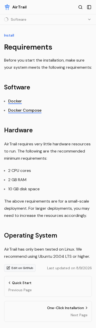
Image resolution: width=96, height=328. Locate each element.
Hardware (18, 130)
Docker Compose (24, 110)
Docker (15, 101)
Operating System (30, 235)
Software (17, 87)
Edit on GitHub (22, 268)
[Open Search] (80, 7)
